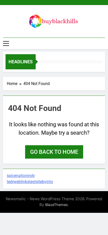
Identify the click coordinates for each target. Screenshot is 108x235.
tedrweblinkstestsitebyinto (30, 181)
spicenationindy (21, 175)
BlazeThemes (56, 204)
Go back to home (54, 152)
